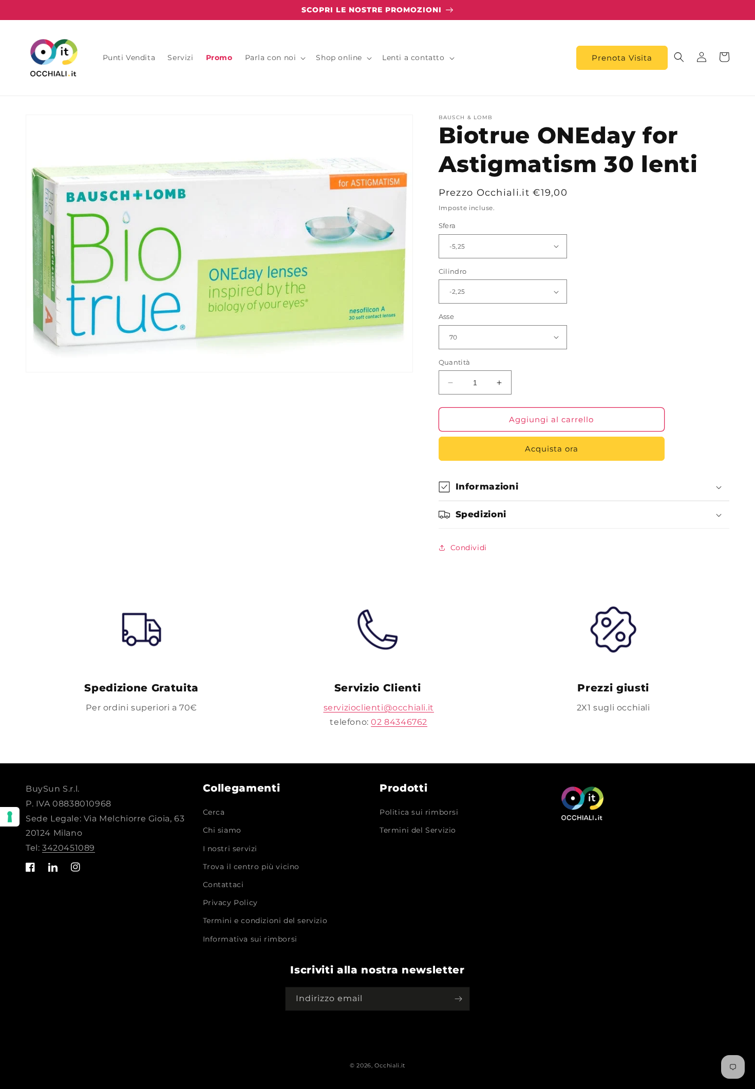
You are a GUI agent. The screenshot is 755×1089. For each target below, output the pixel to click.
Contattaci (223, 884)
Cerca (214, 812)
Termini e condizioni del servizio (265, 920)
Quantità (454, 362)
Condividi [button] (468, 547)
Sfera (447, 225)
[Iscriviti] (458, 999)
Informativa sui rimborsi (250, 939)
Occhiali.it (389, 1065)
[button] (274, 57)
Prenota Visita (622, 58)
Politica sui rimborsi (419, 812)
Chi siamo (222, 830)
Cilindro (453, 271)
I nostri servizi (230, 848)
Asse (447, 316)
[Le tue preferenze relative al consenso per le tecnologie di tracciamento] (10, 817)
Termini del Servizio (418, 830)
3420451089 (68, 848)
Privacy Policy (230, 902)
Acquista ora (551, 449)
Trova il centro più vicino (251, 866)
